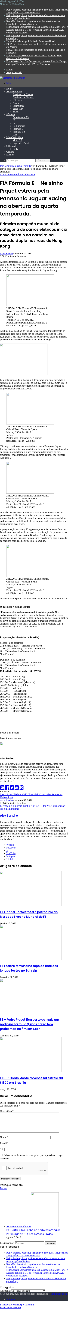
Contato (10, 151)
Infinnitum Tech (59, 1293)
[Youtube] (17, 788)
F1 (14, 120)
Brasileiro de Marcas (23, 94)
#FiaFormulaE (19, 794)
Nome (4, 1137)
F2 (14, 123)
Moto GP (17, 140)
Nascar (16, 103)
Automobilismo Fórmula (18, 166)
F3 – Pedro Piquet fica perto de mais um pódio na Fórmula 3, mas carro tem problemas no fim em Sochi (29, 1024)
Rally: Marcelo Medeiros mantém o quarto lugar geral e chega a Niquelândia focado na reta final (37, 11)
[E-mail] (2, 788)
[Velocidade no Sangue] (12, 77)
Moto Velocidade (14, 137)
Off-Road (11, 146)
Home (9, 88)
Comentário (7, 1111)
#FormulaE (33, 794)
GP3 (15, 134)
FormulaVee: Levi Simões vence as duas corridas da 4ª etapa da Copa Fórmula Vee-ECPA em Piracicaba (36, 62)
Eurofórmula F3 (21, 117)
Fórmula (10, 114)
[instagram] (22, 788)
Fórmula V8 (19, 131)
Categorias (5, 1290)
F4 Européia (19, 126)
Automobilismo (14, 91)
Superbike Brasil (21, 143)
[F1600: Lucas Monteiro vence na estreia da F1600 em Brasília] (31, 1071)
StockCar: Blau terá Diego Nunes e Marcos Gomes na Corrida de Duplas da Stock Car (33, 22)
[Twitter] (12, 788)
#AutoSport (6, 794)
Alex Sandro (6, 253)
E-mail (4, 1143)
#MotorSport (6, 797)
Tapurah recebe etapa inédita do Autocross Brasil (30, 41)
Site (2, 1149)
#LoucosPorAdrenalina (50, 794)
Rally (15, 148)
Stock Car (18, 108)
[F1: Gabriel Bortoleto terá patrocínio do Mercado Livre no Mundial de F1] (31, 905)
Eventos (10, 154)
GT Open (17, 100)
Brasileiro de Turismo (23, 97)
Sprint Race (18, 105)
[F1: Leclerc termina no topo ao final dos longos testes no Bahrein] (31, 959)
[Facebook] (7, 788)
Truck (16, 111)
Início (3, 166)
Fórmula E (18, 128)
